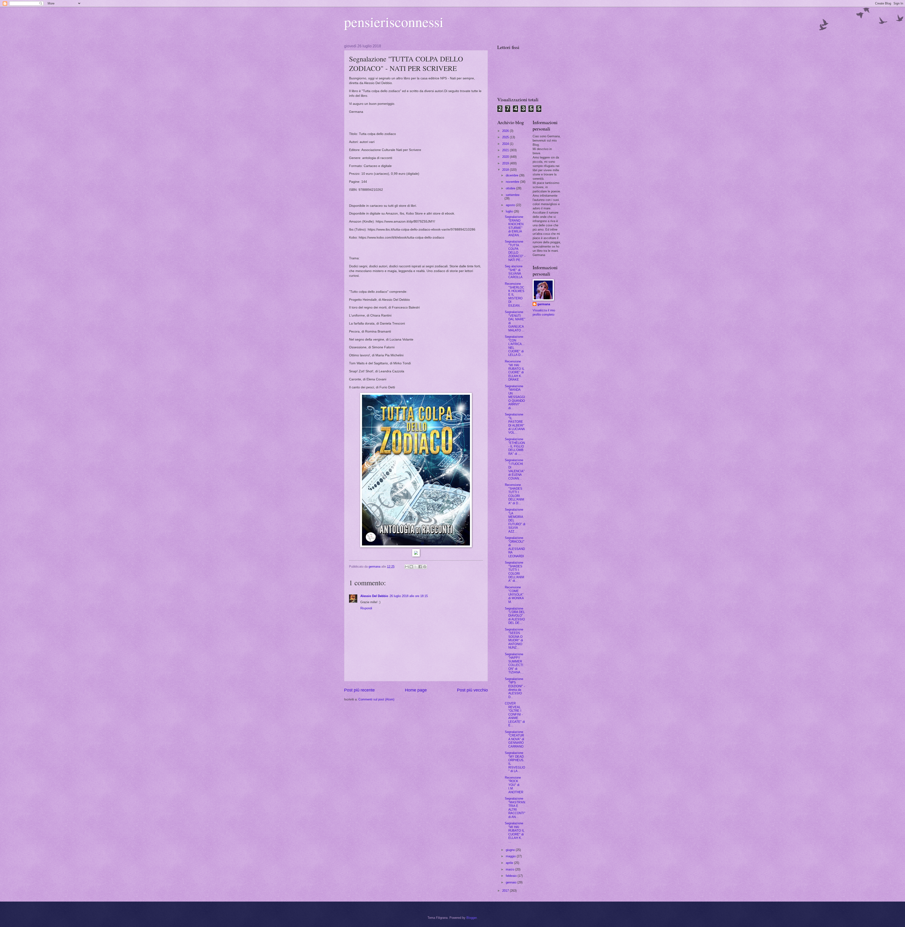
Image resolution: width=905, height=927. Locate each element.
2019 (506, 163)
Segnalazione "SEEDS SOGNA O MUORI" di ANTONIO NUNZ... (514, 638)
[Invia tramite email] (406, 566)
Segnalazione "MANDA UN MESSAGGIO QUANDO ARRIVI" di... (515, 397)
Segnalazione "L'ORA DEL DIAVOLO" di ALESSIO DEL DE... (515, 616)
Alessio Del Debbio (374, 596)
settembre (512, 195)
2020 (506, 157)
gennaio (511, 882)
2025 (506, 137)
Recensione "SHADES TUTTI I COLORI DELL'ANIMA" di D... (514, 494)
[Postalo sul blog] (411, 566)
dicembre (512, 175)
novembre (513, 181)
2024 (506, 144)
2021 (506, 150)
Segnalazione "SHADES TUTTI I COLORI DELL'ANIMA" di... (514, 571)
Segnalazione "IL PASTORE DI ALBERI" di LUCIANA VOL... (515, 423)
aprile (510, 863)
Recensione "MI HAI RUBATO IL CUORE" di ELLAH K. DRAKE (514, 370)
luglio (510, 211)
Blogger (471, 917)
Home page (416, 690)
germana (543, 304)
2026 (506, 131)
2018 (506, 169)
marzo (510, 869)
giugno (511, 850)
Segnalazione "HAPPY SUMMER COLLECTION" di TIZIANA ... (514, 663)
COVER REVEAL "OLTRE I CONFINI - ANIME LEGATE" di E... (515, 714)
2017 (506, 890)
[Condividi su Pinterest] (424, 566)
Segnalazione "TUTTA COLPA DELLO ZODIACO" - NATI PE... (515, 250)
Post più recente (359, 690)
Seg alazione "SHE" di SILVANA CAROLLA (513, 271)
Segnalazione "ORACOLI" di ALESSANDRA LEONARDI (515, 547)
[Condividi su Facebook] (420, 566)
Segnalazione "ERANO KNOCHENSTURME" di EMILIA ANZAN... (514, 226)
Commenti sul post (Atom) (376, 699)
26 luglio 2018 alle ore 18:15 (409, 596)
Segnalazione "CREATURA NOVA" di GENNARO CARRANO (514, 739)
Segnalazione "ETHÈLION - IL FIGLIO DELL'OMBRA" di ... (515, 446)
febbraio (512, 876)
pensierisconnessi (394, 21)
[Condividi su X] (415, 566)
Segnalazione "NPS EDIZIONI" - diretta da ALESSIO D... (515, 688)
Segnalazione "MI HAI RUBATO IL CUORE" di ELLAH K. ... (514, 832)
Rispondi (366, 608)
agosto (511, 205)
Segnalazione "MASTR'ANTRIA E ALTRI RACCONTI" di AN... (515, 807)
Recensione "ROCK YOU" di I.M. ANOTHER (514, 785)
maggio (511, 856)
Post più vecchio (472, 690)
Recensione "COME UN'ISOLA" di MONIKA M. (514, 594)
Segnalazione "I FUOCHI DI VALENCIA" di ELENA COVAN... (515, 469)
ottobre (511, 188)
